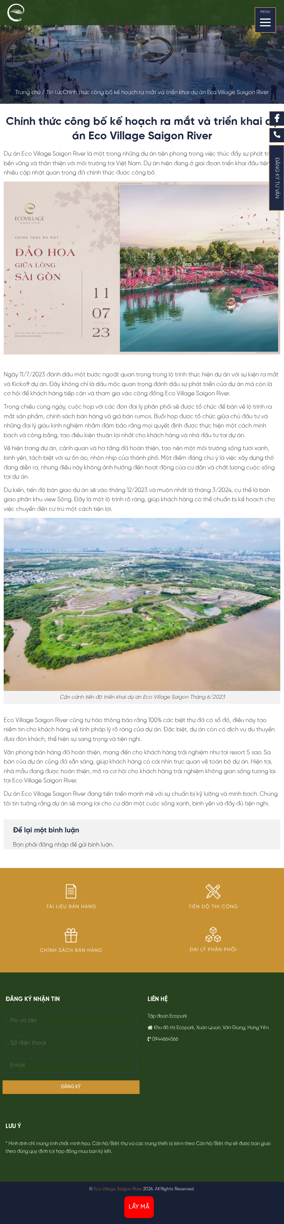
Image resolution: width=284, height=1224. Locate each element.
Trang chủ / (30, 93)
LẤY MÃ (139, 1207)
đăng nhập (53, 845)
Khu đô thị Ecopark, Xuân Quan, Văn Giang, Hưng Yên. (212, 1027)
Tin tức (54, 93)
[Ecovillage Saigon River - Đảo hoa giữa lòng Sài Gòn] (24, 13)
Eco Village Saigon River (118, 1189)
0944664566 (165, 1039)
